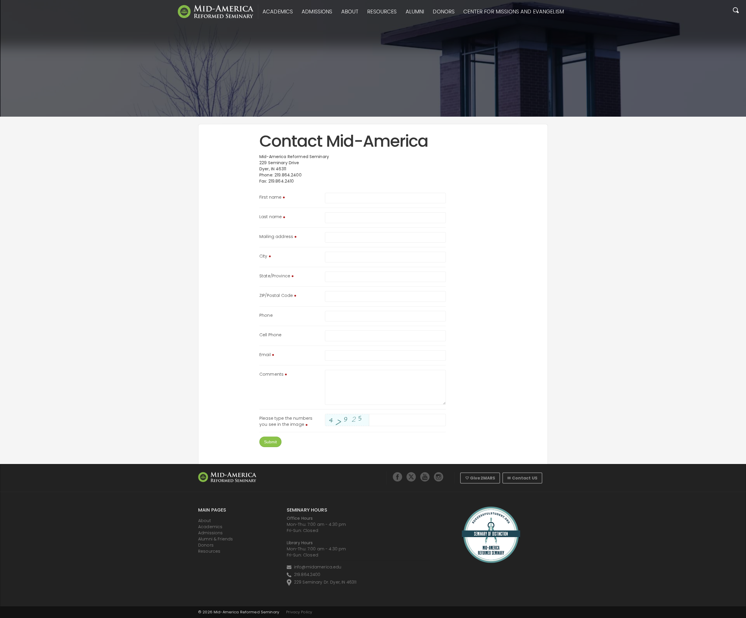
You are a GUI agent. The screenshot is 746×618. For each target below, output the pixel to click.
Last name (270, 217)
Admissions (317, 11)
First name (270, 197)
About (350, 11)
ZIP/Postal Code (276, 295)
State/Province (274, 276)
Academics (278, 11)
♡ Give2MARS (480, 478)
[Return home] (216, 11)
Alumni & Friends (215, 539)
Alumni (415, 11)
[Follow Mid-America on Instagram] (438, 477)
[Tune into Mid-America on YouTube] (425, 477)
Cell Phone (270, 335)
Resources (382, 11)
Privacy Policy (299, 612)
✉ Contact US (522, 478)
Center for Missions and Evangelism (513, 11)
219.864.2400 (307, 574)
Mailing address (276, 236)
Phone (266, 315)
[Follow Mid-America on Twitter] (411, 477)
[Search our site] (736, 12)
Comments (271, 374)
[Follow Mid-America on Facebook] (397, 477)
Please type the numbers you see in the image (285, 421)
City (263, 256)
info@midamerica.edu (318, 567)
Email (265, 355)
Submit (270, 442)
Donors (444, 11)
